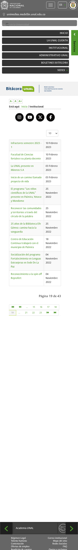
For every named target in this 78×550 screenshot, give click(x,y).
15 (34, 307)
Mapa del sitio (60, 541)
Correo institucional (57, 538)
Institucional (58, 48)
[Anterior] (20, 307)
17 (48, 307)
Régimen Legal (18, 538)
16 (41, 307)
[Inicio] (13, 307)
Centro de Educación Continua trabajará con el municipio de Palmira (24, 243)
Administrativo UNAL (53, 55)
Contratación (17, 544)
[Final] (55, 313)
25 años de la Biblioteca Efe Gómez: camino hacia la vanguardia (26, 227)
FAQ (65, 546)
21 (26, 313)
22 (33, 313)
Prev (6, 528)
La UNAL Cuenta (57, 40)
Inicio (64, 33)
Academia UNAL (24, 528)
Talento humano (19, 541)
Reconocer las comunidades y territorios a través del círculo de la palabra (26, 212)
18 (55, 307)
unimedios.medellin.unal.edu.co (26, 14)
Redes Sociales (59, 544)
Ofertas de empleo (20, 546)
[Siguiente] (48, 313)
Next (72, 528)
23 (40, 313)
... (27, 307)
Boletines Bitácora (54, 62)
